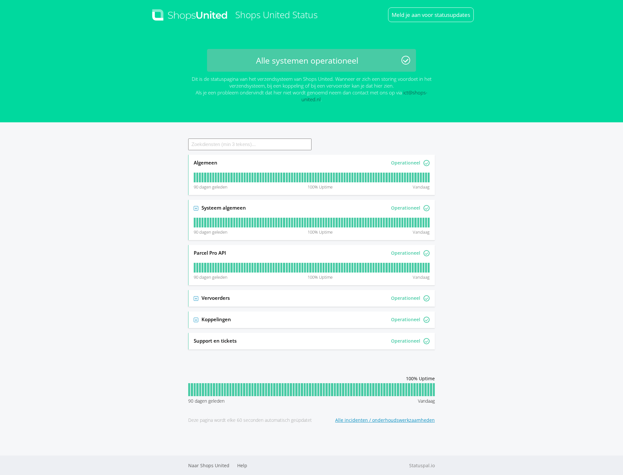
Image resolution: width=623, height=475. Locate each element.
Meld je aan (431, 14)
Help (242, 465)
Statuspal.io (422, 465)
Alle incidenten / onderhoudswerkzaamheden (385, 420)
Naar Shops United (208, 465)
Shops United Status (276, 14)
